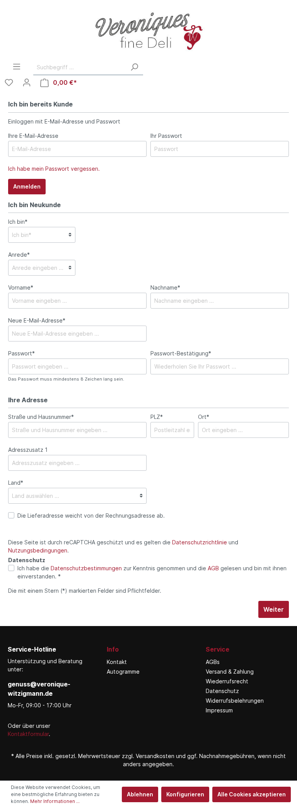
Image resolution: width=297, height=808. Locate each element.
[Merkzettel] (9, 82)
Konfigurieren (185, 794)
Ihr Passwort (166, 135)
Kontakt (117, 662)
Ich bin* (17, 221)
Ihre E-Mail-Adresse (33, 135)
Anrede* (19, 254)
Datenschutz (222, 691)
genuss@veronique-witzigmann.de (39, 688)
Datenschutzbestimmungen (86, 568)
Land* (15, 482)
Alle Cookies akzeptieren (251, 794)
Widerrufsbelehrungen (235, 700)
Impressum (219, 710)
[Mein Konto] (27, 82)
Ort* (203, 416)
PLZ (156, 416)
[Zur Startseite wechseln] (148, 31)
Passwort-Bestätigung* (180, 353)
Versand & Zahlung (230, 671)
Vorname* (20, 287)
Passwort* (21, 353)
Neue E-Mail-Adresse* (36, 320)
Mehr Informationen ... (55, 801)
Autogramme (123, 671)
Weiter (273, 609)
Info (113, 649)
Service (217, 649)
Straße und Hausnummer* (41, 416)
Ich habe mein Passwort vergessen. (54, 168)
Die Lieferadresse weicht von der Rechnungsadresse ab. (91, 515)
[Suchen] (134, 67)
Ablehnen (140, 794)
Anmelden (27, 186)
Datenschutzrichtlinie (199, 542)
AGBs (213, 662)
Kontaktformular (28, 734)
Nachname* (165, 287)
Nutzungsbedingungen (37, 550)
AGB (213, 568)
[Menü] (17, 66)
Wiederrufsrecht (227, 681)
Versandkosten (155, 756)
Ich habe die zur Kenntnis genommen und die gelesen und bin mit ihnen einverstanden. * (152, 572)
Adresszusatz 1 (28, 449)
